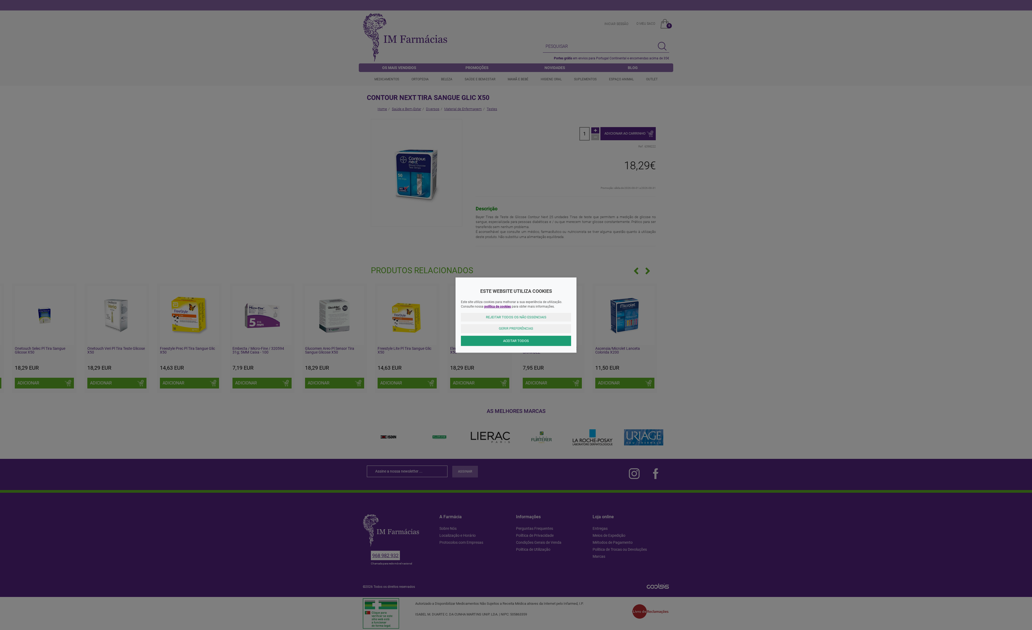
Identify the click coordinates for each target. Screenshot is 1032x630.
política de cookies (497, 306)
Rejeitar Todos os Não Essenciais (516, 317)
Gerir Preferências (516, 328)
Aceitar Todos (516, 341)
